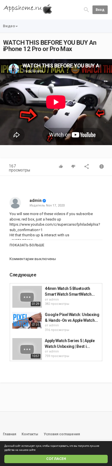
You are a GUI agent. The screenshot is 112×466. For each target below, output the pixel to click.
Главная (9, 434)
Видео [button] (9, 26)
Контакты (30, 434)
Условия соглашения (62, 434)
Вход (100, 10)
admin (36, 200)
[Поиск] (86, 10)
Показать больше (26, 245)
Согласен (56, 458)
